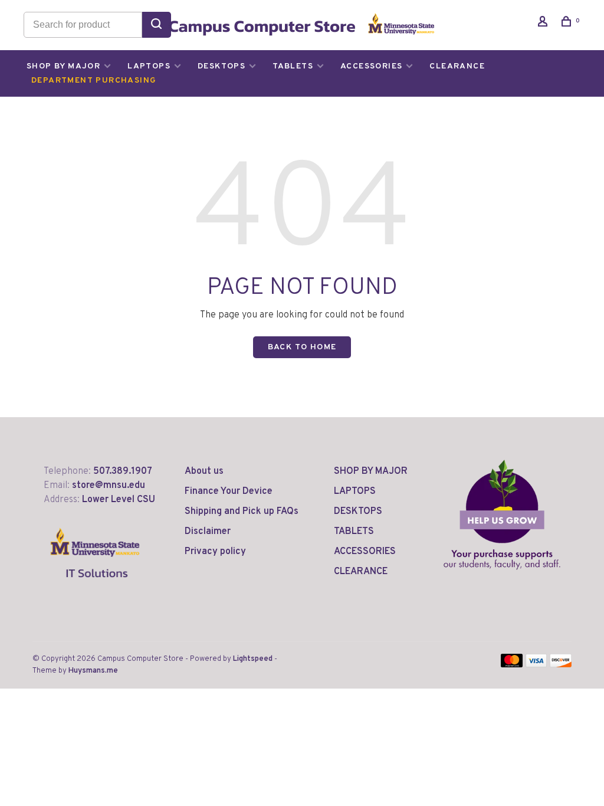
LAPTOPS (148, 66)
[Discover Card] (561, 665)
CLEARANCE (457, 66)
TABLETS (293, 66)
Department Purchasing (93, 81)
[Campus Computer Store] (502, 514)
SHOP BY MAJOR (63, 66)
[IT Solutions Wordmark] (95, 587)
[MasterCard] (512, 665)
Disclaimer (208, 532)
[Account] (544, 24)
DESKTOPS (221, 66)
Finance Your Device (229, 491)
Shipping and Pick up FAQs (241, 511)
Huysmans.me (93, 671)
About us (204, 471)
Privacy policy (215, 552)
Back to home (302, 347)
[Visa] (536, 665)
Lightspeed (253, 659)
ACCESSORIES (371, 66)
